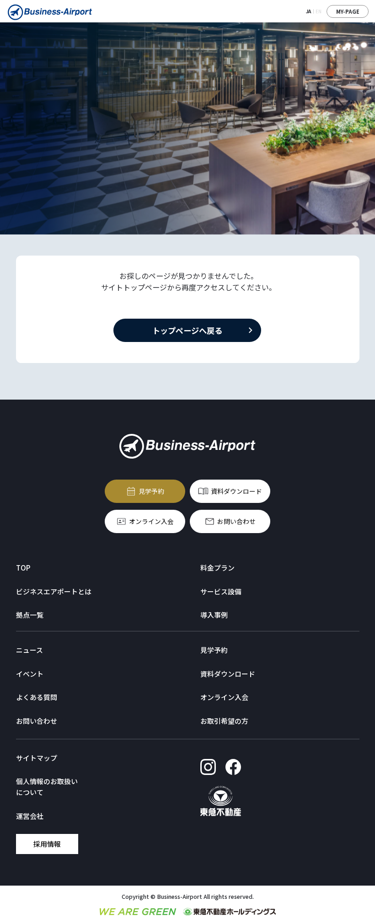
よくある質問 (36, 697)
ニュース (29, 650)
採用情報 (46, 844)
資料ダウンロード (236, 491)
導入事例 (214, 615)
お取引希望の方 (224, 721)
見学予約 (152, 491)
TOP (23, 567)
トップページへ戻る (187, 330)
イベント (29, 673)
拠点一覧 (29, 615)
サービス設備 (220, 591)
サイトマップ (36, 758)
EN (318, 11)
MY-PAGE (347, 11)
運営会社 (29, 816)
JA (308, 11)
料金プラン (217, 567)
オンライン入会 (151, 521)
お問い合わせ (236, 521)
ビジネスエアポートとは (53, 591)
